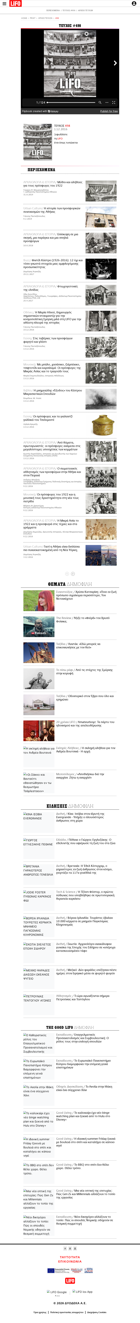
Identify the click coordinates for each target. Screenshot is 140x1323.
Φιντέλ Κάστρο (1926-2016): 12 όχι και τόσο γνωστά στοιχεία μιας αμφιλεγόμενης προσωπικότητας (53, 264)
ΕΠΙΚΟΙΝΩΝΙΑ (70, 1261)
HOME (24, 18)
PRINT (32, 18)
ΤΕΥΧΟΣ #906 (68, 10)
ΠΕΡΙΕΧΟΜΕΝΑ (53, 10)
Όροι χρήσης (40, 1312)
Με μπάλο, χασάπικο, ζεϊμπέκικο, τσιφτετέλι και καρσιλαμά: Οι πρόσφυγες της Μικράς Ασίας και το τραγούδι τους (52, 368)
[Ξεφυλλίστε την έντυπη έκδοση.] (37, 142)
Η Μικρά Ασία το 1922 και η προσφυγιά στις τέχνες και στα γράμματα (51, 524)
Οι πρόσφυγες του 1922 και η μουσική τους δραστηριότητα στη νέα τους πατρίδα (51, 498)
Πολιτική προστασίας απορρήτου (66, 1312)
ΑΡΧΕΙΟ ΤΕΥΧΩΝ (85, 10)
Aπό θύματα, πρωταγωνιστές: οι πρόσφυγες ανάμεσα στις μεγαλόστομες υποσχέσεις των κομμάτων (52, 446)
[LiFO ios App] (83, 1293)
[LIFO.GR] (15, 4)
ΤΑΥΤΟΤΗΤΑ (70, 1257)
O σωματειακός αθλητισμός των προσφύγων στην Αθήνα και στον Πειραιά (52, 472)
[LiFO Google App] (57, 1293)
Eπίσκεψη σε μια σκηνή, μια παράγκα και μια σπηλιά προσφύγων (50, 238)
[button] (4, 3)
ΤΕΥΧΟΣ (62, 125)
